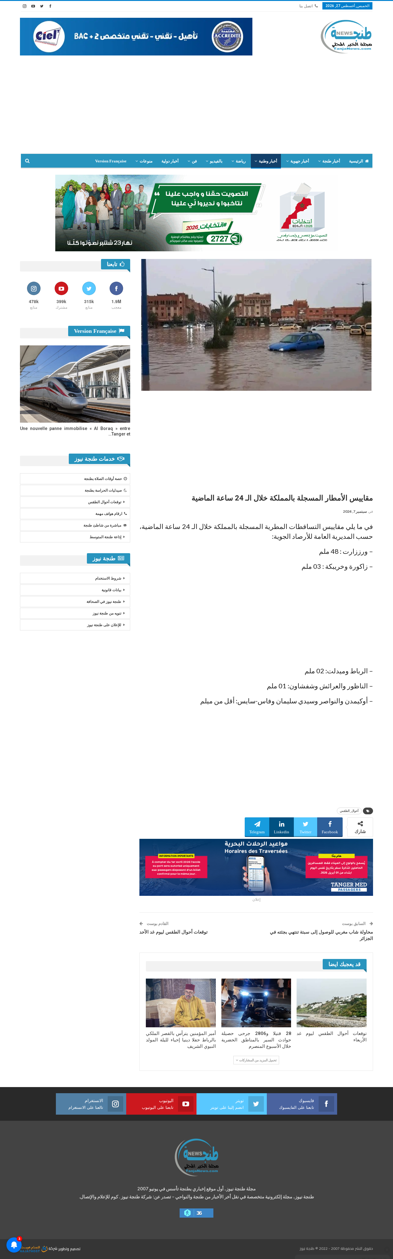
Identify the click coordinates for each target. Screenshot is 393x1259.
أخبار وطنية (268, 161)
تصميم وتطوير (69, 1248)
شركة (53, 1248)
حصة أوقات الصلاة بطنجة (103, 479)
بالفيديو (216, 161)
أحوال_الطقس (349, 810)
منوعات (146, 161)
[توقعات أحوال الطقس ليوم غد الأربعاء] (332, 1003)
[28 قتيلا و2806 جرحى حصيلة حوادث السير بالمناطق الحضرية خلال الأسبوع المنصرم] (256, 1003)
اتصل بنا (306, 6)
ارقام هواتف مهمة (108, 514)
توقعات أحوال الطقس (104, 502)
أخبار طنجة (331, 161)
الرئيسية (356, 161)
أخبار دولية (170, 161)
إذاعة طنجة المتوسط (105, 537)
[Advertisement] (196, 107)
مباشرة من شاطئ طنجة (102, 525)
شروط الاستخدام (108, 578)
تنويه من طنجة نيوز (107, 613)
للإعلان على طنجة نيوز (104, 625)
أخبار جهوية (299, 161)
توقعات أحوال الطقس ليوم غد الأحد (173, 932)
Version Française (110, 161)
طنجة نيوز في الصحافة (104, 601)
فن (194, 161)
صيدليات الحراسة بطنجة (103, 490)
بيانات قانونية (111, 590)
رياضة (241, 161)
